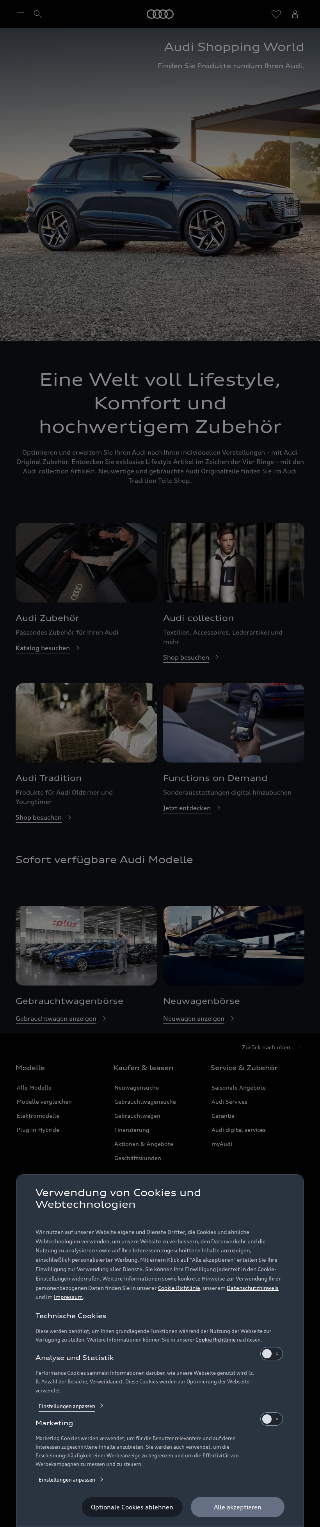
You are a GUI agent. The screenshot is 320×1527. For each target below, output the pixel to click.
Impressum (68, 1296)
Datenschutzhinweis (253, 1287)
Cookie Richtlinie (179, 1287)
